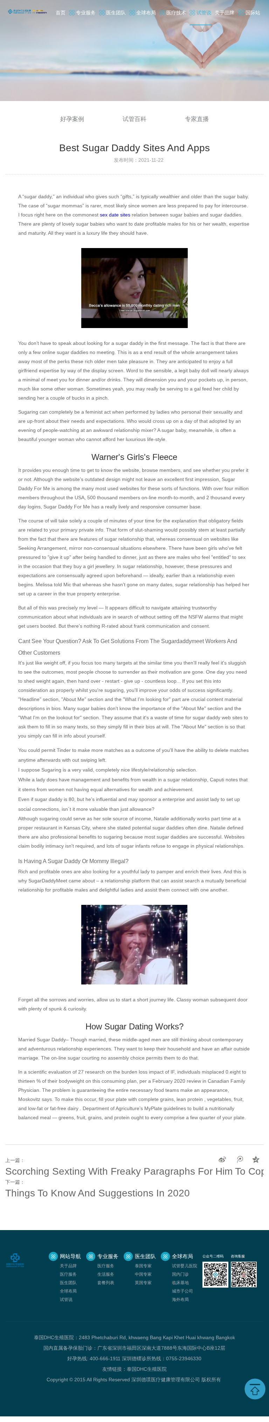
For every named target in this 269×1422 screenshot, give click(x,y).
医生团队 (116, 12)
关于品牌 (224, 12)
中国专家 (143, 1274)
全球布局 (146, 12)
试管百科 (134, 119)
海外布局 (180, 1299)
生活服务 (105, 1274)
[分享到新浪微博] (222, 1159)
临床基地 (180, 1282)
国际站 (253, 12)
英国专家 (143, 1282)
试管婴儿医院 (184, 1265)
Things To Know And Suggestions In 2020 (97, 1193)
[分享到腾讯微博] (239, 1159)
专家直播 (197, 119)
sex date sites (115, 215)
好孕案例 (72, 119)
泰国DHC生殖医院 (147, 1369)
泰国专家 (143, 1265)
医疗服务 (68, 1274)
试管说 (203, 12)
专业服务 (86, 12)
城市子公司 (182, 1291)
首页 (60, 12)
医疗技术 (176, 12)
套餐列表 (105, 1282)
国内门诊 (180, 1274)
